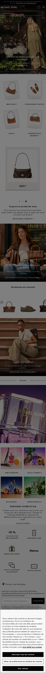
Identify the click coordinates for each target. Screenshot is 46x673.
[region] (23, 641)
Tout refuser (23, 668)
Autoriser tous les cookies (23, 654)
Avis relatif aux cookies (32, 647)
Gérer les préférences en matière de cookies (23, 661)
